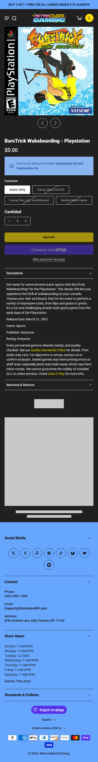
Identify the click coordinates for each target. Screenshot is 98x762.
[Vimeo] (49, 565)
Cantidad (13, 212)
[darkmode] (89, 18)
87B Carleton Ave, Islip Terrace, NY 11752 (34, 620)
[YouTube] (85, 553)
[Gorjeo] (13, 553)
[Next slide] (55, 123)
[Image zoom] (49, 71)
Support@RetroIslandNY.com (26, 608)
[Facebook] (25, 553)
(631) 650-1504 (16, 596)
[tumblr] (73, 553)
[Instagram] (49, 553)
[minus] (9, 220)
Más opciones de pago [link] (49, 259)
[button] (49, 237)
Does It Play (56, 374)
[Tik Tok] (61, 553)
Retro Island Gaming (54, 753)
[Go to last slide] (43, 123)
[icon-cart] (79, 17)
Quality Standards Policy (48, 350)
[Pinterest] (37, 553)
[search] (14, 17)
